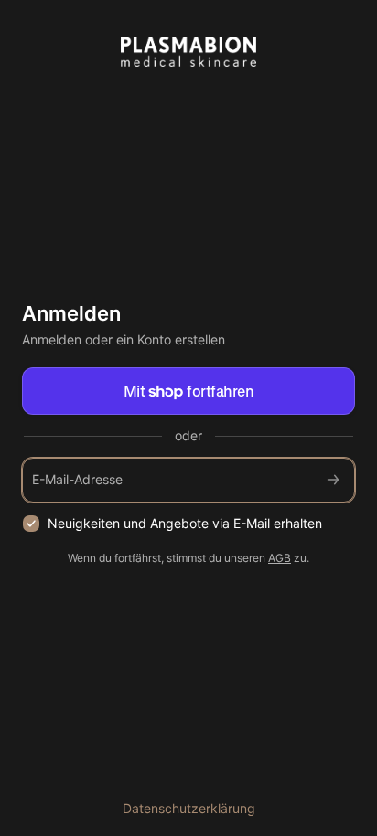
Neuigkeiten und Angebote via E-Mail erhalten (185, 523)
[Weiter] (333, 480)
